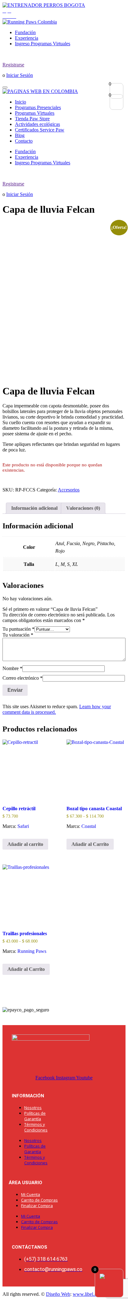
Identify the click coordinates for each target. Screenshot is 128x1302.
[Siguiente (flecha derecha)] (117, 651)
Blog (20, 135)
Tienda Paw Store (32, 118)
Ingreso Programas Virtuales (42, 43)
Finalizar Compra (37, 1205)
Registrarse (13, 64)
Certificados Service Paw (39, 129)
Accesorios (69, 489)
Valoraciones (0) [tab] (83, 508)
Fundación (25, 32)
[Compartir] (94, 7)
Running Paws (31, 951)
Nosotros (33, 1107)
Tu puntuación (18, 629)
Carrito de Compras (39, 1200)
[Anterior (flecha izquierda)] (11, 651)
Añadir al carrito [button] (25, 844)
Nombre (12, 668)
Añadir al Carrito (90, 844)
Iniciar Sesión (19, 75)
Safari (23, 826)
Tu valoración (17, 635)
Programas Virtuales (34, 113)
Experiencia (26, 38)
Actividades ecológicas (37, 124)
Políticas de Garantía (35, 1116)
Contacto (24, 141)
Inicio (20, 101)
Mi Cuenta (30, 1194)
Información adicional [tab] (34, 508)
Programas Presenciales (38, 107)
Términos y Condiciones (36, 1127)
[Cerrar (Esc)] (107, 7)
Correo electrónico (22, 678)
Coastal (88, 826)
